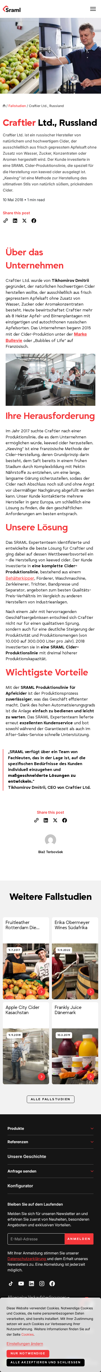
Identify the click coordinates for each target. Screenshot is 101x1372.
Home (4, 105)
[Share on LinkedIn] (15, 221)
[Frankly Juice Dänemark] (75, 1043)
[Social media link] (11, 1283)
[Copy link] (5, 221)
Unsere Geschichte (27, 1156)
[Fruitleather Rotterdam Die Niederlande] (26, 958)
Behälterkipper (20, 578)
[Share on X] (24, 221)
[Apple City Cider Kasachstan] (26, 1043)
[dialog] (50, 1335)
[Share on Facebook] (34, 221)
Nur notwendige (28, 1353)
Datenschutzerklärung (27, 1258)
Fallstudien (17, 106)
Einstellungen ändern (25, 1343)
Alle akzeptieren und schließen (46, 1362)
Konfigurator (20, 1185)
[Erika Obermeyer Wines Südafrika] (75, 958)
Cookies (27, 1334)
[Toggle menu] (93, 9)
